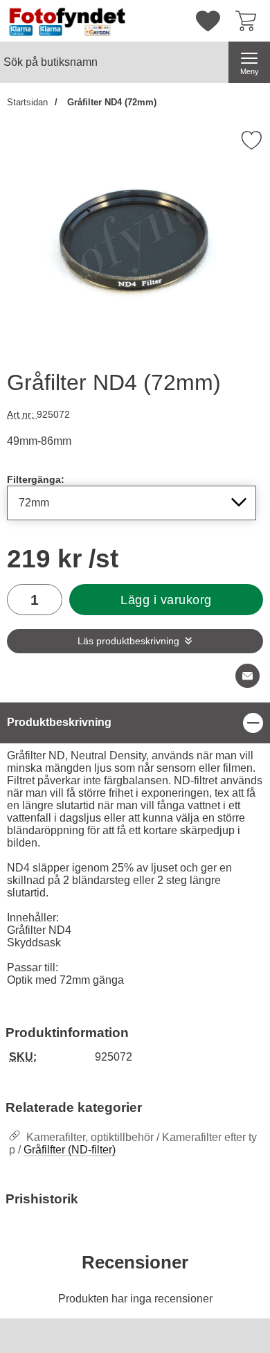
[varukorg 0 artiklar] (249, 21)
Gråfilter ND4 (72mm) (110, 102)
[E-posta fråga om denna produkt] (247, 676)
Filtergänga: (35, 479)
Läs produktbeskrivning (128, 641)
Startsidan (27, 102)
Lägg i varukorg (166, 600)
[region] (135, 722)
